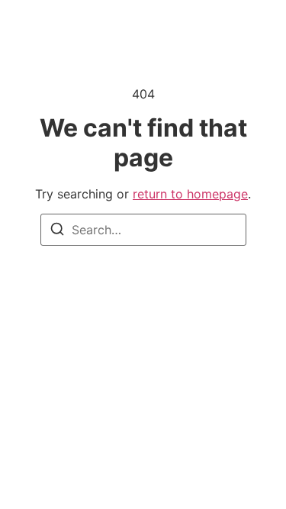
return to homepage (190, 193)
